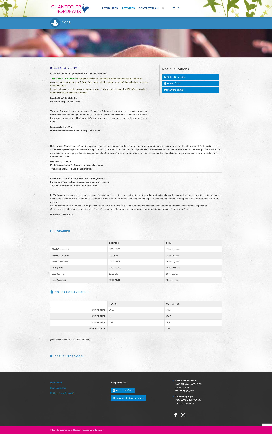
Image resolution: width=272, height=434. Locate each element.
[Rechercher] (163, 8)
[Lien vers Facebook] (174, 8)
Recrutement (56, 382)
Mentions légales (58, 388)
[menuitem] (110, 8)
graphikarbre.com (97, 430)
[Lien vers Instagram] (178, 8)
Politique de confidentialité (62, 393)
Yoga (66, 22)
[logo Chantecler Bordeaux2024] (70, 8)
